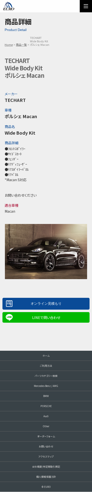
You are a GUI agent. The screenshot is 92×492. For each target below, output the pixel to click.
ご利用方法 (46, 365)
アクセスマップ (46, 456)
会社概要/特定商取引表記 (46, 466)
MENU (86, 6)
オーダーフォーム (46, 436)
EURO (8, 6)
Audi (46, 416)
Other (46, 426)
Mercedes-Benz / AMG (46, 386)
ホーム (46, 355)
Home (9, 45)
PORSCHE (46, 406)
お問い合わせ (46, 446)
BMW (46, 396)
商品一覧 (21, 45)
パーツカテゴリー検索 (46, 376)
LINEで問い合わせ (46, 317)
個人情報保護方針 (46, 476)
